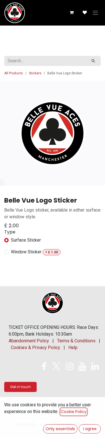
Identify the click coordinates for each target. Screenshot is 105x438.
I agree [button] (90, 429)
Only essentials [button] (60, 429)
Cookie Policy (74, 411)
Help (73, 347)
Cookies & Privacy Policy (35, 347)
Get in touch (20, 386)
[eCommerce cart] (71, 12)
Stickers (35, 73)
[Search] (93, 61)
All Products (13, 73)
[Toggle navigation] (95, 12)
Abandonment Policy (29, 340)
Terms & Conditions (76, 340)
